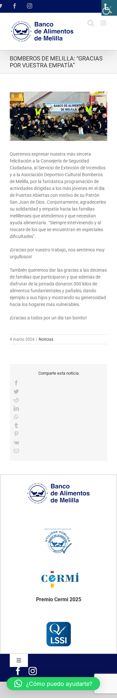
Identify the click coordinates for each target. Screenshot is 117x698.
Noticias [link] (46, 339)
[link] (109, 8)
